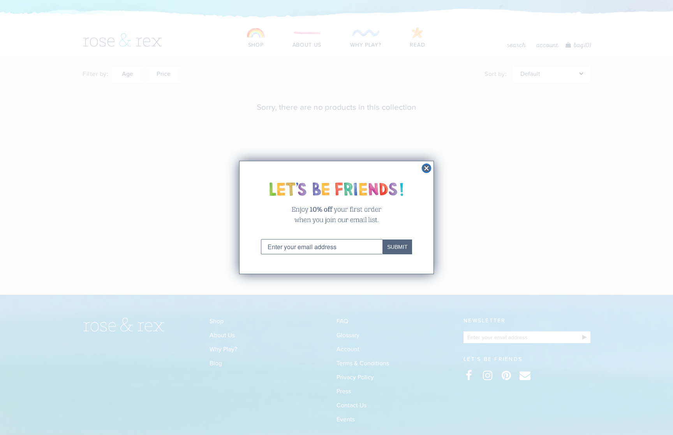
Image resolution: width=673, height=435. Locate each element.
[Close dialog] (426, 168)
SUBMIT (397, 247)
